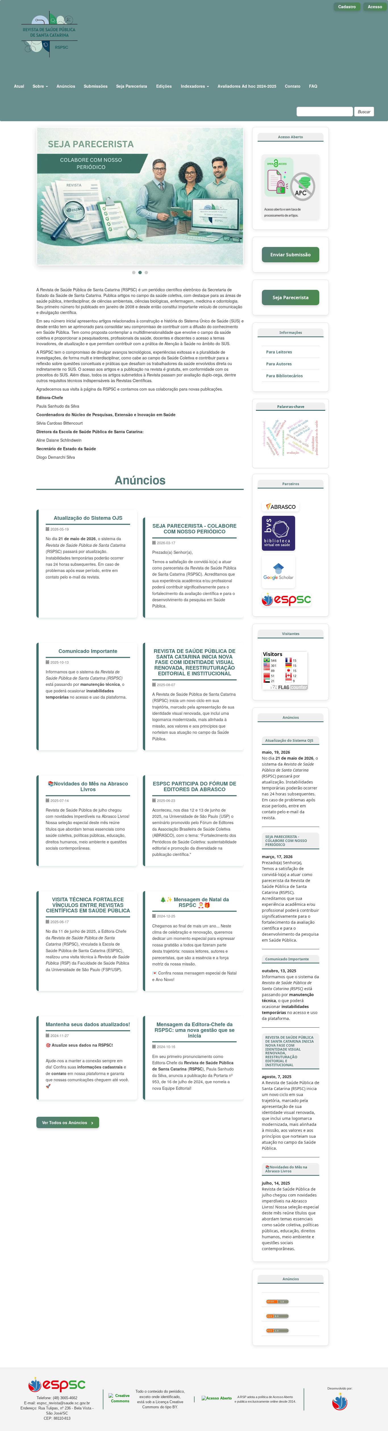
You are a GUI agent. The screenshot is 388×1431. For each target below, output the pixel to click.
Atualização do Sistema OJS (88, 517)
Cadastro (347, 6)
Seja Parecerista (131, 86)
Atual (19, 86)
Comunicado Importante (88, 650)
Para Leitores (279, 352)
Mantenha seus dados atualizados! (88, 1023)
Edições (164, 86)
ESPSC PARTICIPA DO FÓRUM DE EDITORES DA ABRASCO (194, 785)
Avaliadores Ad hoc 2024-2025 (247, 86)
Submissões (96, 86)
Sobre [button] (39, 86)
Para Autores (279, 363)
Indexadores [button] (193, 86)
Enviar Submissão (290, 255)
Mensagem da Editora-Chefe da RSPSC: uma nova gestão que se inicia (195, 1029)
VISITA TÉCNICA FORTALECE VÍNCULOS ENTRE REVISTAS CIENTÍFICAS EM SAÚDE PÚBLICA (88, 904)
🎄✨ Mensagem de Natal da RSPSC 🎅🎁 (194, 901)
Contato (293, 86)
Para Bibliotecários (284, 375)
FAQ (313, 86)
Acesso (375, 6)
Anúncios (66, 86)
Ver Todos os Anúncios (65, 1122)
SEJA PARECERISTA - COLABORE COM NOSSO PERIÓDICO (195, 528)
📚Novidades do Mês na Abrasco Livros (88, 785)
